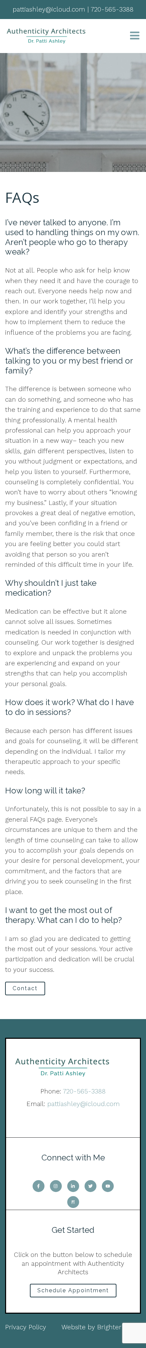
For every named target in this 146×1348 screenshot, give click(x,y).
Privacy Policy (25, 1327)
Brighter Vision (119, 1327)
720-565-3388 (84, 1091)
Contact (25, 988)
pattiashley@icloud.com (83, 1104)
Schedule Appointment (73, 1290)
